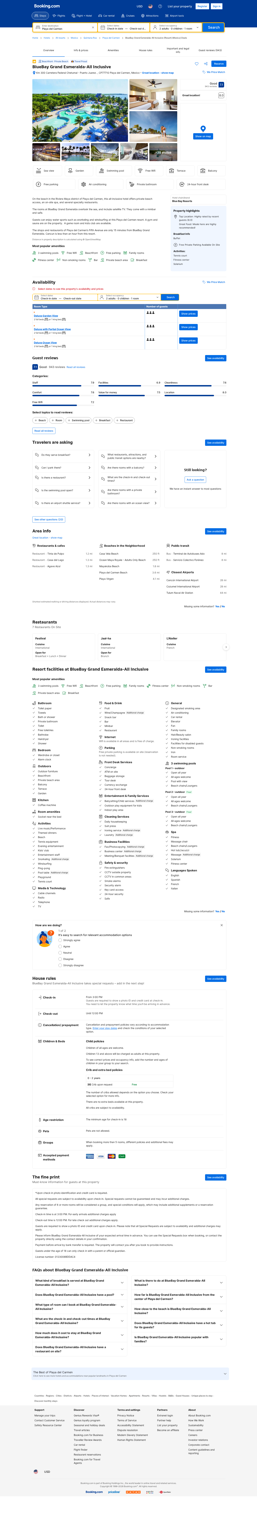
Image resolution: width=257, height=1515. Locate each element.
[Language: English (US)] (150, 6)
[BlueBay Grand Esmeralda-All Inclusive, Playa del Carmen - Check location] (34, 73)
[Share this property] (206, 64)
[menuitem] (40, 16)
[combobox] (65, 28)
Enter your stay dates (105, 1028)
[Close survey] (222, 925)
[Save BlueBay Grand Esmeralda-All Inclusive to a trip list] (196, 64)
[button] (203, 132)
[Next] (226, 647)
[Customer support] (160, 6)
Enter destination (50, 26)
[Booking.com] (47, 6)
